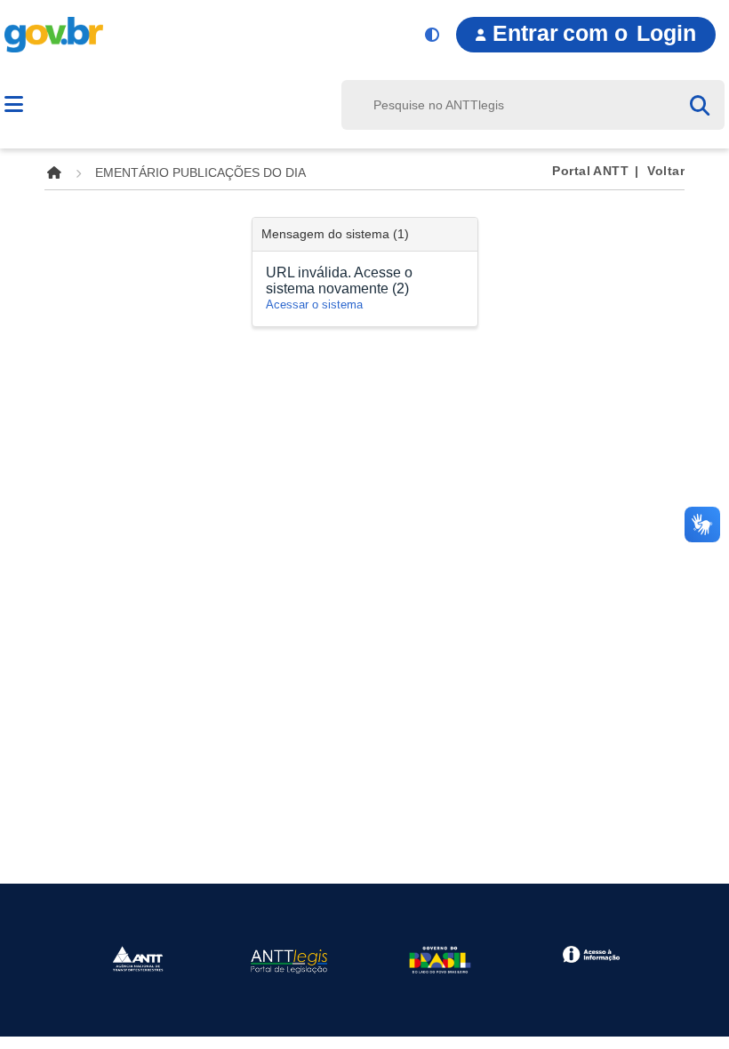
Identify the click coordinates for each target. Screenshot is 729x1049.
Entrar (594, 33)
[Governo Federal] (441, 958)
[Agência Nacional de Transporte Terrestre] (137, 957)
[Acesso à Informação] (590, 953)
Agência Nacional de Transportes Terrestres (174, 107)
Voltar (666, 171)
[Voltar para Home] (54, 172)
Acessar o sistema (314, 304)
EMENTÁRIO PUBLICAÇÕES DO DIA (200, 172)
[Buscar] (707, 105)
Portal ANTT (590, 171)
